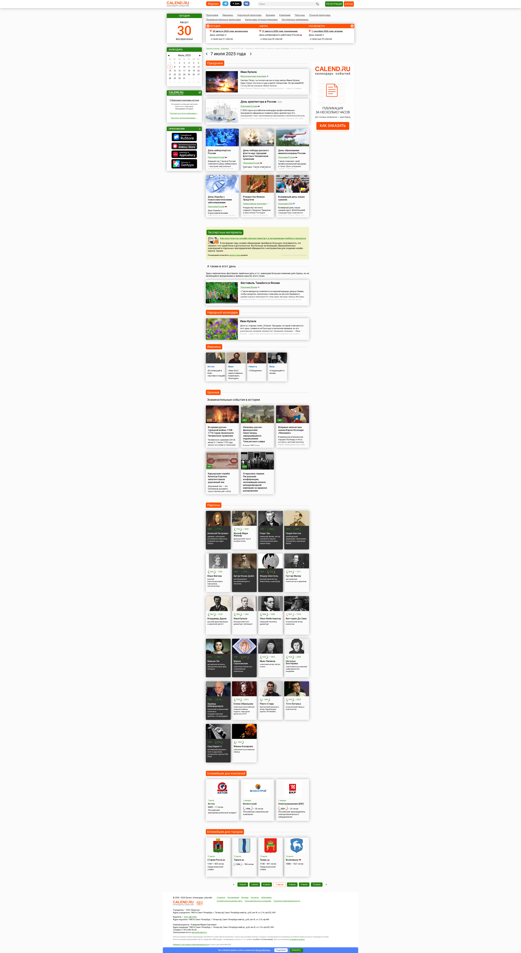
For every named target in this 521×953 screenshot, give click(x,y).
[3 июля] (233, 884)
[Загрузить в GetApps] (184, 164)
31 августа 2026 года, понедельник (280, 31)
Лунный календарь (320, 15)
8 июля (292, 884)
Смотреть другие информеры (183, 118)
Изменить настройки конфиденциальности (191, 945)
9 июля (304, 884)
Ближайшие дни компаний (226, 773)
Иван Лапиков (267, 661)
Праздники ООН (285, 204)
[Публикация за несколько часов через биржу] (332, 133)
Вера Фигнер (214, 576)
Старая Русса (214, 859)
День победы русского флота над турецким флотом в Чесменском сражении (256, 154)
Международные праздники (253, 76)
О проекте (221, 897)
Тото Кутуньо (293, 703)
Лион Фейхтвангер (270, 618)
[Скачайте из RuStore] (184, 137)
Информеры (266, 897)
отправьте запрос (297, 939)
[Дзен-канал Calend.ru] (236, 3)
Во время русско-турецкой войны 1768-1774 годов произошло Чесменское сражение (221, 431)
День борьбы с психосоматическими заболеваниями (220, 199)
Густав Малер (293, 576)
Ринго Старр (267, 703)
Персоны (300, 15)
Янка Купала (240, 618)
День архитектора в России (258, 101)
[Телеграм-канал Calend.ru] (225, 3)
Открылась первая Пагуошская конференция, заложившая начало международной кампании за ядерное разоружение (255, 482)
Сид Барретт (214, 746)
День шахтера (217, 35)
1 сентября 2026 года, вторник (327, 31)
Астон (211, 803)
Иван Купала (249, 72)
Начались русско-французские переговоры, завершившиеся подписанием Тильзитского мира (254, 434)
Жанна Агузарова (243, 746)
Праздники (212, 15)
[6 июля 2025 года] (206, 53)
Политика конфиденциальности (287, 901)
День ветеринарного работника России (279, 35)
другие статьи (235, 255)
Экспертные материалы (295, 19)
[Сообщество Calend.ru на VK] (247, 3)
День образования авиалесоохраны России (292, 152)
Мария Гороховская (241, 662)
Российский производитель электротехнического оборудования (291, 814)
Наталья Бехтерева (292, 662)
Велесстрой (250, 803)
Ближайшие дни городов (225, 831)
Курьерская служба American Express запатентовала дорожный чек (219, 477)
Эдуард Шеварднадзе (215, 704)
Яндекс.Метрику (263, 950)
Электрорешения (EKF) (291, 803)
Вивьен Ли (213, 661)
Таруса (237, 859)
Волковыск (292, 859)
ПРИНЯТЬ (296, 950)
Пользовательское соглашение (258, 901)
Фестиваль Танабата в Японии (260, 283)
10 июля (316, 884)
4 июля (242, 884)
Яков (272, 366)
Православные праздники (254, 204)
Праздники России (249, 106)
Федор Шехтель (269, 576)
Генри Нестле (293, 533)
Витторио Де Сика (296, 618)
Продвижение (233, 897)
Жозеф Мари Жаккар (241, 534)
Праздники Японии (249, 287)
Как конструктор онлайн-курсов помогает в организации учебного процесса (263, 238)
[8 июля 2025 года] (251, 53)
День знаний (315, 35)
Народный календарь (249, 15)
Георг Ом (265, 533)
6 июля (266, 884)
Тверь (263, 859)
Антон (210, 366)
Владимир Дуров (217, 618)
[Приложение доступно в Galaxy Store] (184, 146)
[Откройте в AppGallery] (184, 154)
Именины (227, 15)
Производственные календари (223, 19)
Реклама (244, 897)
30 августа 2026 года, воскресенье (230, 31)
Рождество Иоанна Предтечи (254, 198)
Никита (253, 366)
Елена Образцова (243, 703)
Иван (231, 366)
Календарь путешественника (261, 19)
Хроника (270, 15)
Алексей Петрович (217, 533)
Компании (284, 15)
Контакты (255, 897)
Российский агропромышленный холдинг (222, 811)
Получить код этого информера (183, 113)
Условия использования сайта (229, 901)
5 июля (254, 884)
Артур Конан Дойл (244, 576)
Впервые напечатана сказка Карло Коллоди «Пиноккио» (291, 430)
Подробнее (281, 950)
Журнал (213, 3)
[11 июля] (326, 884)
